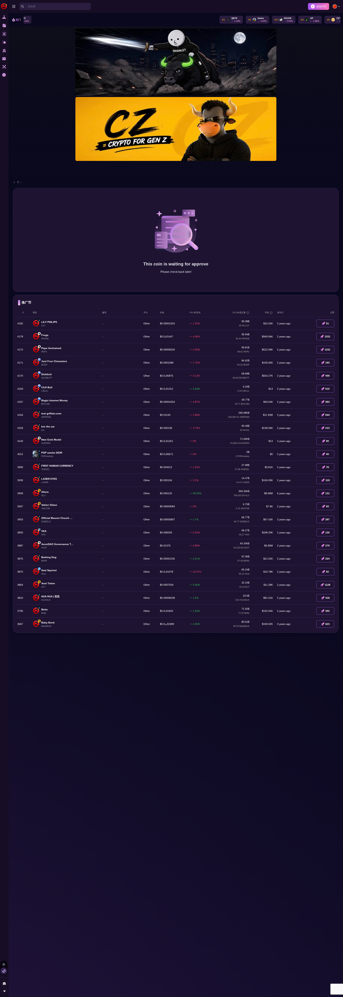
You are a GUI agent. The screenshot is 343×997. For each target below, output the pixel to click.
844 (327, 414)
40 (327, 454)
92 (327, 571)
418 (327, 597)
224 (327, 558)
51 (327, 323)
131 (327, 493)
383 (327, 401)
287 (327, 519)
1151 (327, 349)
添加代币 (321, 6)
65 (327, 506)
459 (327, 375)
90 (327, 441)
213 (327, 428)
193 (327, 362)
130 (327, 532)
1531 (327, 336)
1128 (327, 584)
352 (327, 610)
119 (327, 480)
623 (327, 624)
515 (327, 388)
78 (327, 467)
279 (327, 545)
